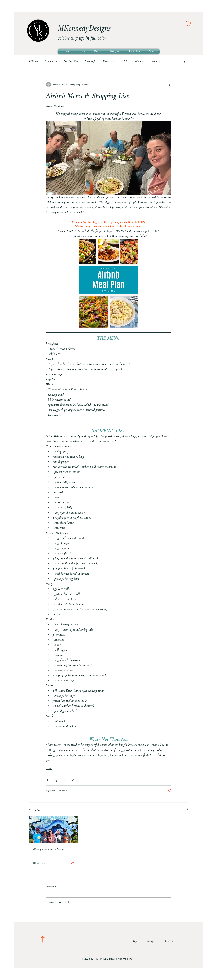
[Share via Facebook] (47, 780)
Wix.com (127, 958)
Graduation (51, 61)
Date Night (90, 61)
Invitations (139, 61)
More (154, 61)
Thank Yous (109, 61)
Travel (49, 768)
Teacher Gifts (71, 61)
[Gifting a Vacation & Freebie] (53, 829)
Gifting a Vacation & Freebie (48, 849)
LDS (124, 61)
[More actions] (169, 85)
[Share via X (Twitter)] (55, 780)
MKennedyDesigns (84, 28)
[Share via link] (72, 780)
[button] (189, 23)
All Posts (33, 61)
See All (185, 809)
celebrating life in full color (82, 38)
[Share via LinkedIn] (64, 780)
